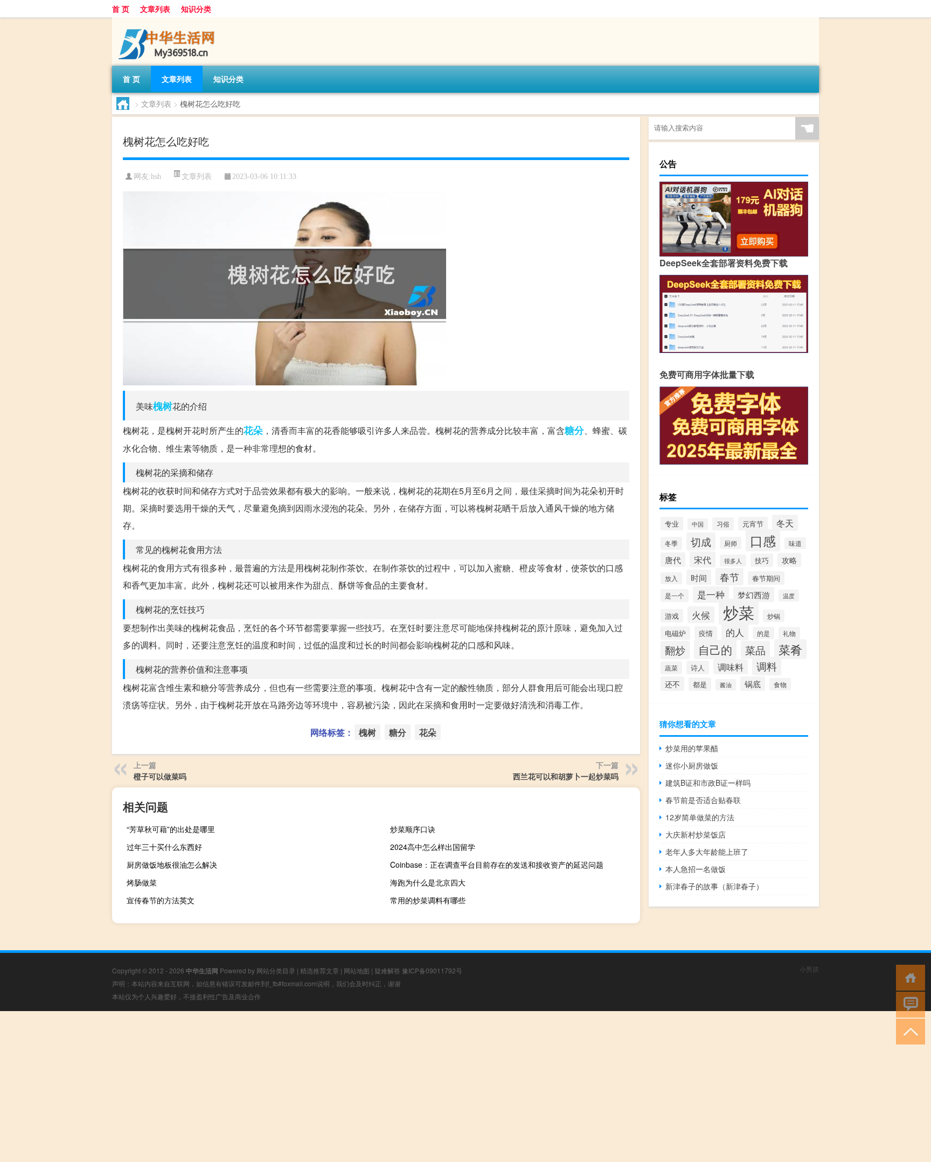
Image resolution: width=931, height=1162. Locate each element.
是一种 (711, 594)
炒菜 (738, 611)
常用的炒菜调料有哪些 (428, 900)
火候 (701, 614)
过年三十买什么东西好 (164, 846)
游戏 (672, 616)
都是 (700, 684)
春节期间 (766, 578)
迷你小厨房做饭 (691, 765)
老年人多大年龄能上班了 (706, 851)
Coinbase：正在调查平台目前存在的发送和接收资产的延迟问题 (496, 864)
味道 (795, 543)
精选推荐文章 (319, 970)
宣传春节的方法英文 (160, 900)
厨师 (730, 543)
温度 (789, 595)
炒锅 (773, 615)
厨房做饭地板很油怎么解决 (172, 864)
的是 (763, 633)
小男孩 (809, 968)
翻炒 (675, 650)
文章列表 (155, 8)
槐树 (162, 406)
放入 (671, 578)
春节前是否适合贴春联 (703, 799)
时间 (699, 577)
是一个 (674, 595)
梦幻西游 (754, 594)
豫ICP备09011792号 (432, 970)
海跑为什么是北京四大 (428, 882)
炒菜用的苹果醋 (691, 748)
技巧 (762, 560)
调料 (766, 666)
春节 (729, 577)
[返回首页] (908, 977)
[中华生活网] (168, 21)
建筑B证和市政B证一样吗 (708, 782)
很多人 (733, 560)
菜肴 (790, 649)
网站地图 (357, 970)
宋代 (702, 559)
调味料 (731, 667)
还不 (672, 683)
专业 (672, 523)
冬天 (785, 522)
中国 (698, 524)
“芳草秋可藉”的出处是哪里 (171, 829)
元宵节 (752, 523)
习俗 (723, 524)
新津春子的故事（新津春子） (714, 886)
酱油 (726, 685)
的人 (735, 632)
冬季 (671, 543)
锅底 (753, 683)
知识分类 (196, 8)
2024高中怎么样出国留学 (432, 846)
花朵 (253, 430)
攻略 (789, 560)
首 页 (120, 8)
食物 (780, 684)
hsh (156, 176)
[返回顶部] (908, 1031)
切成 (701, 541)
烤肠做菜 (142, 882)
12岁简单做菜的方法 (699, 817)
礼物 (789, 633)
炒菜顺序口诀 (412, 829)
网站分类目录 (275, 970)
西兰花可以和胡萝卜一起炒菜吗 (566, 776)
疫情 (706, 633)
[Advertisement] (323, 1086)
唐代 (673, 559)
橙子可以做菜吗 (160, 776)
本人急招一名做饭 (695, 868)
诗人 (698, 667)
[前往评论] (908, 1004)
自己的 (715, 649)
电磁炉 (675, 633)
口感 (763, 540)
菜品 (755, 649)
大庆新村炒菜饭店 (695, 834)
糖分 (574, 430)
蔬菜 (671, 668)
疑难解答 (387, 970)
